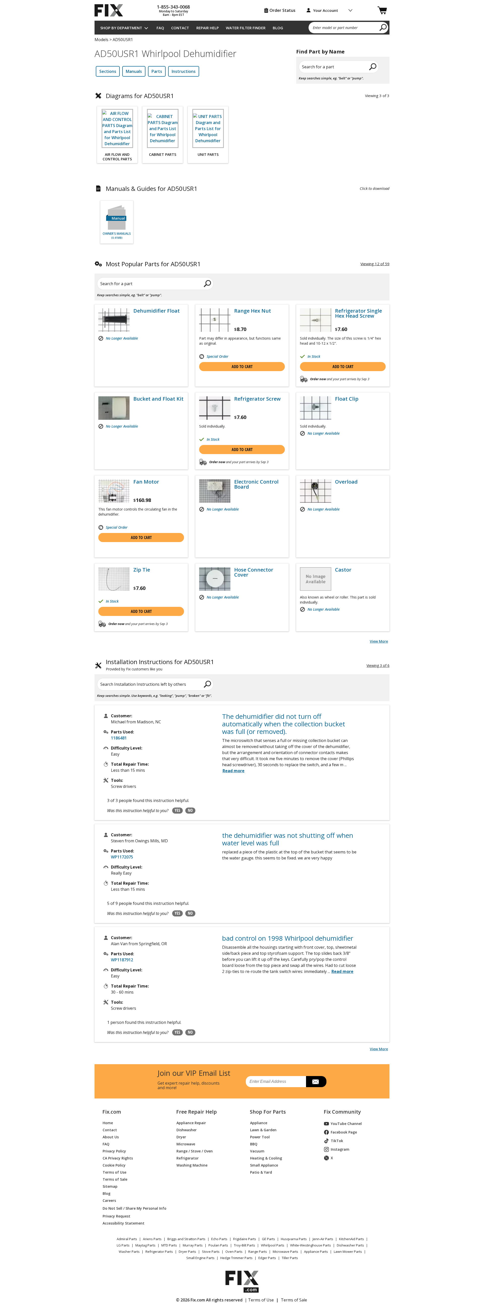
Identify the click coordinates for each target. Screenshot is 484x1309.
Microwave (185, 1144)
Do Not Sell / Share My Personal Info (132, 1208)
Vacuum (257, 1151)
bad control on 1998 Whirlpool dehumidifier (287, 938)
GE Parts (268, 1239)
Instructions (184, 71)
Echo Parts (219, 1239)
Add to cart (242, 366)
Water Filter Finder (245, 27)
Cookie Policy (114, 1165)
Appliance (258, 1122)
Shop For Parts (268, 1112)
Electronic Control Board (256, 484)
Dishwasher (186, 1129)
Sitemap (110, 1186)
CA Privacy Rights (118, 1158)
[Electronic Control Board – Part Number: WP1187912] (214, 491)
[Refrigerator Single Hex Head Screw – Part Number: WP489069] (315, 320)
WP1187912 (122, 960)
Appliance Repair (191, 1122)
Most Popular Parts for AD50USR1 (153, 264)
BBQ (253, 1144)
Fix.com (111, 1112)
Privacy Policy (114, 1151)
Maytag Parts (145, 1245)
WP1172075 (122, 857)
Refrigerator (187, 1158)
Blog (278, 27)
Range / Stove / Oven (194, 1151)
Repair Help (207, 27)
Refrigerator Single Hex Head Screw (358, 313)
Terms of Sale (115, 1179)
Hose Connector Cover (253, 572)
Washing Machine (191, 1165)
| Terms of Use (259, 1300)
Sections (107, 71)
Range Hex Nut (252, 310)
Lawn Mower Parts (348, 1251)
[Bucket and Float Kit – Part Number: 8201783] (114, 408)
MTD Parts (169, 1245)
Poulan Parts (218, 1245)
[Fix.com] (111, 10)
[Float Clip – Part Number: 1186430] (315, 408)
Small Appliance (264, 1165)
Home (108, 1122)
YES (177, 810)
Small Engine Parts (200, 1258)
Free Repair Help (196, 1112)
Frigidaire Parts (244, 1239)
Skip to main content (242, 9)
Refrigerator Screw (257, 398)
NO (190, 810)
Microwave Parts (285, 1251)
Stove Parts (211, 1251)
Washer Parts (129, 1251)
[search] (383, 27)
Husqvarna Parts (294, 1239)
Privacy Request (116, 1216)
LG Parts (123, 1245)
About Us (111, 1137)
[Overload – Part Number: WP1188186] (315, 491)
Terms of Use (114, 1172)
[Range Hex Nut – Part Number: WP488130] (214, 320)
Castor (343, 569)
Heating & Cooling (266, 1158)
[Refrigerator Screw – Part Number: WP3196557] (214, 408)
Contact (180, 27)
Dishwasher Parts (350, 1245)
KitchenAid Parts (351, 1239)
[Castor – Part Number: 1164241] (315, 579)
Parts (157, 71)
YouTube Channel (346, 1123)
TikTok (337, 1140)
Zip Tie (141, 569)
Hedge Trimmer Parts (236, 1258)
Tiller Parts (290, 1258)
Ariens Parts (152, 1239)
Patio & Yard (261, 1172)
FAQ (160, 27)
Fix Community (342, 1112)
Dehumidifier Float (156, 310)
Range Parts (257, 1251)
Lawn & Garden (263, 1129)
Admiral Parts (127, 1239)
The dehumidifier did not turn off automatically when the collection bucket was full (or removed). (283, 724)
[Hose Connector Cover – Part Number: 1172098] (214, 579)
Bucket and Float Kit (158, 398)
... (340, 971)
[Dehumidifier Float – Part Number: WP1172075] (114, 320)
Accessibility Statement (123, 1223)
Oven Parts (234, 1251)
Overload (346, 481)
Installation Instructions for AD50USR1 (160, 665)
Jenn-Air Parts (323, 1239)
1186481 (119, 738)
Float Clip (346, 398)
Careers (109, 1200)
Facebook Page (344, 1132)
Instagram (340, 1149)
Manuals (134, 71)
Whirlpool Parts (272, 1245)
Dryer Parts (187, 1251)
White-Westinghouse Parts (310, 1245)
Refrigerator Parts (159, 1251)
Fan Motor (146, 481)
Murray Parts (193, 1245)
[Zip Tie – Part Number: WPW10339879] (114, 579)
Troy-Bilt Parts (244, 1245)
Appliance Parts (316, 1251)
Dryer (181, 1137)
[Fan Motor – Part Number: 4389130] (114, 491)
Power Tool (260, 1137)
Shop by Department (121, 27)
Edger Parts (267, 1258)
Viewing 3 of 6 (378, 665)
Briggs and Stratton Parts (186, 1239)
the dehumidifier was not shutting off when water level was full (287, 839)
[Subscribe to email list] (316, 1081)
